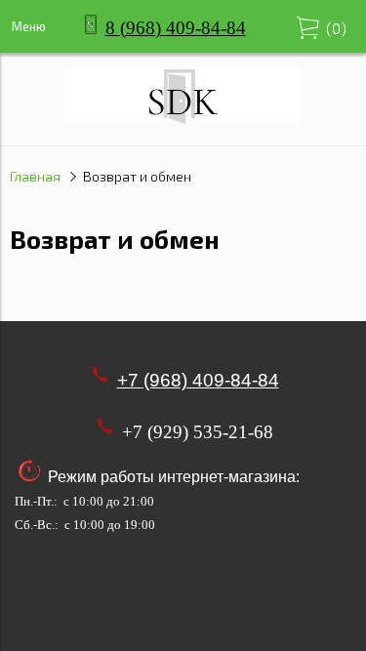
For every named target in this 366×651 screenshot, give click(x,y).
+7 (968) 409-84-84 (198, 380)
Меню (29, 26)
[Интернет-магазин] (183, 117)
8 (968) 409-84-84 (175, 28)
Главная (35, 176)
